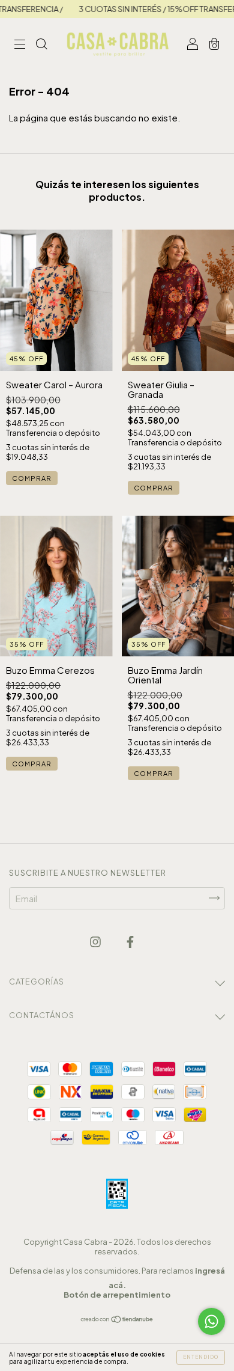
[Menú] (20, 44)
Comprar (32, 478)
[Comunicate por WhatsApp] (211, 1321)
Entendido (200, 1357)
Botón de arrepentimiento (117, 1294)
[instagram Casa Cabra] (96, 941)
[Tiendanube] (117, 1319)
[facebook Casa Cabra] (130, 941)
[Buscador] (41, 44)
